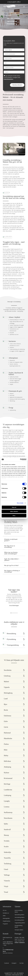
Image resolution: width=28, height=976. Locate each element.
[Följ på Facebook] (6, 960)
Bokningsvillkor (6, 918)
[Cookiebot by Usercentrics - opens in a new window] (20, 459)
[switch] (24, 488)
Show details (20, 503)
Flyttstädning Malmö (19, 914)
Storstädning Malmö (19, 920)
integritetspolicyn (8, 79)
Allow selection (14, 511)
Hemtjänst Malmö (19, 929)
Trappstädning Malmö (20, 922)
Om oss (4, 910)
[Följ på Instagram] (14, 960)
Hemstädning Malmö (19, 917)
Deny (14, 515)
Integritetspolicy (6, 921)
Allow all (14, 507)
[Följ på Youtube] (21, 960)
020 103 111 (10, 942)
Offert (4, 915)
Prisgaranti (5, 923)
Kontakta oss (6, 913)
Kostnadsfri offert (14, 2)
